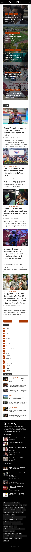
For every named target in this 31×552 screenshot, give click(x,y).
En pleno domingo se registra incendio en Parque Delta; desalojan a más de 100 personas (18, 403)
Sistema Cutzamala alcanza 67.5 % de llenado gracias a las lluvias (17, 398)
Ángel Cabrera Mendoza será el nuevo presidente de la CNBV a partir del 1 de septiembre (17, 410)
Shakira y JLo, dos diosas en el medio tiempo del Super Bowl (17, 468)
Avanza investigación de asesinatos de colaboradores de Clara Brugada (17, 416)
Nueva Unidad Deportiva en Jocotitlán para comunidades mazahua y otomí (13, 36)
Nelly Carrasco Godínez (9, 528)
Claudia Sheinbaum (8, 507)
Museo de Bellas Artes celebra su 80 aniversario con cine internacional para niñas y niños (15, 212)
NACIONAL (15, 126)
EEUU (22, 512)
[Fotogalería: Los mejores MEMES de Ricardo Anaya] (5, 459)
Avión (20, 505)
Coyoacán (19, 509)
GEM (5, 519)
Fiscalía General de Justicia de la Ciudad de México (15, 517)
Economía (14, 383)
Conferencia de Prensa (19, 507)
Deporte (12, 32)
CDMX (6, 13)
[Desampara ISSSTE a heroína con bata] (5, 439)
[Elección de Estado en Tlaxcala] (5, 454)
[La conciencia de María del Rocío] (5, 444)
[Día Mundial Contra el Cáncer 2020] (5, 494)
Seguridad (6, 536)
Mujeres (6, 526)
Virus (20, 538)
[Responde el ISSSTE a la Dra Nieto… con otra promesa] (5, 448)
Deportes (10, 247)
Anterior (8, 321)
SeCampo (12, 531)
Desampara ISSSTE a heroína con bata (17, 437)
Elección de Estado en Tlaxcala (15, 452)
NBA (15, 526)
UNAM (15, 538)
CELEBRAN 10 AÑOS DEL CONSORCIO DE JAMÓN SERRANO (18, 481)
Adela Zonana (7, 502)
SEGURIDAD (14, 400)
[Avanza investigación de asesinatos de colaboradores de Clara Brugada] (5, 415)
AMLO (18, 502)
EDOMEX (17, 512)
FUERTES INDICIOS (16, 414)
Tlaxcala (6, 538)
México (11, 526)
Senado (12, 536)
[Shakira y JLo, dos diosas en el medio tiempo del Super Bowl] (5, 468)
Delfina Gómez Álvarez (9, 512)
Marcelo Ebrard (7, 524)
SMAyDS (17, 536)
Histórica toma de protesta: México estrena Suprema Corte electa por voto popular (17, 380)
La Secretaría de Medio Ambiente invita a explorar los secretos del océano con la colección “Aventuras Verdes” (13, 54)
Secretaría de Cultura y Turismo (11, 533)
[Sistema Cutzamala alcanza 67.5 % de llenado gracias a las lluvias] (5, 397)
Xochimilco (6, 540)
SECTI (20, 533)
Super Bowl (23, 536)
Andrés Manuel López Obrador (11, 505)
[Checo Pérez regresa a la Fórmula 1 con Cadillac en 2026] (5, 487)
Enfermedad (7, 514)
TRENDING (19, 377)
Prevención (21, 528)
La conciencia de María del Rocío (16, 442)
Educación (18, 50)
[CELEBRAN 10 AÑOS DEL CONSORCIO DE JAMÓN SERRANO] (5, 482)
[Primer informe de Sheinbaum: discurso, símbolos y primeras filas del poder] (5, 385)
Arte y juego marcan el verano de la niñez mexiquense (13, 75)
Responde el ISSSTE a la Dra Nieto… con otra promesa (17, 448)
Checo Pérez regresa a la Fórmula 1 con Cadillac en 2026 (17, 487)
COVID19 (13, 509)
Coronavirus (6, 509)
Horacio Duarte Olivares (13, 519)
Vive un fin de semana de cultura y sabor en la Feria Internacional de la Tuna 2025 (13, 171)
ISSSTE (21, 519)
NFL (16, 528)
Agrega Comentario (10, 21)
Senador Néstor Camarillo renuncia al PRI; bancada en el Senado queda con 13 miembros (14, 17)
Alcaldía (13, 502)
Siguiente (23, 321)
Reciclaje (6, 531)
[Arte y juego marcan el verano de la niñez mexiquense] (17, 71)
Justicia (5, 521)
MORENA (20, 524)
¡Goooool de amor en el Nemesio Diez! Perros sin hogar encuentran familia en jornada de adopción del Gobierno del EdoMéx (15, 254)
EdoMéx (16, 13)
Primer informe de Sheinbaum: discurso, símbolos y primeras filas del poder (17, 386)
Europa (12, 514)
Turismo (17, 89)
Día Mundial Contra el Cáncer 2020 (16, 493)
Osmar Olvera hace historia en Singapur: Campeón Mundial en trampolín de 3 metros (14, 131)
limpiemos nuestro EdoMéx (15, 521)
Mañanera (14, 524)
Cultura (11, 13)
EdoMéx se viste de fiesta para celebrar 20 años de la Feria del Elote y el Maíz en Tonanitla (13, 93)
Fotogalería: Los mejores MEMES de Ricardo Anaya (16, 458)
